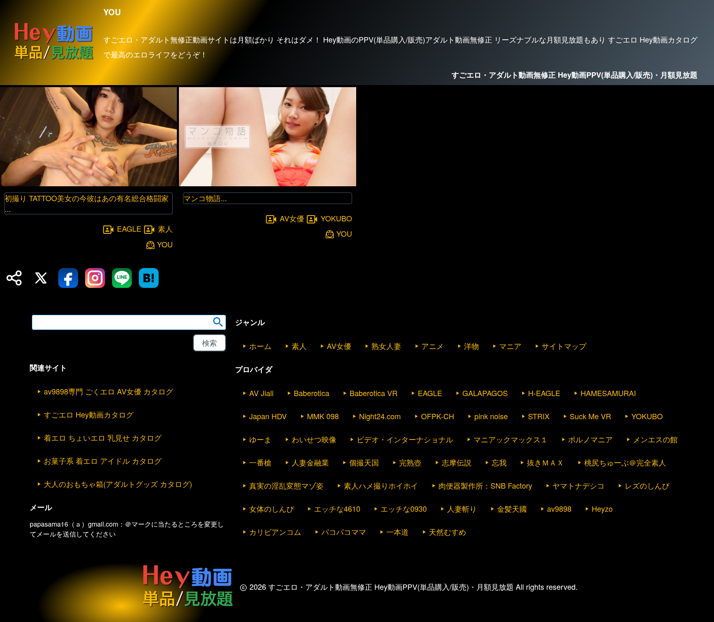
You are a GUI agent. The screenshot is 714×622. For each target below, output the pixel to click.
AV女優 (292, 218)
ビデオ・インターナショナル (405, 439)
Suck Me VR (590, 416)
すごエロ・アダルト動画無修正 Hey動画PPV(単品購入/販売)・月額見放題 (574, 74)
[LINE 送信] (122, 278)
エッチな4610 (337, 508)
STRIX (539, 416)
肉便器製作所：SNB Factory (485, 485)
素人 (165, 228)
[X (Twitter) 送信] (41, 278)
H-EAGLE (544, 392)
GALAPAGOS (485, 392)
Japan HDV (268, 416)
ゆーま (260, 439)
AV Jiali (261, 392)
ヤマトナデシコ (578, 485)
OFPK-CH (437, 416)
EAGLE (129, 228)
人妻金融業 (310, 462)
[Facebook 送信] (68, 278)
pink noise (491, 416)
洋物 (471, 345)
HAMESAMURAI (608, 392)
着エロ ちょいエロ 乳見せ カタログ (103, 437)
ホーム (260, 345)
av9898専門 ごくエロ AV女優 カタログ (108, 391)
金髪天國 (512, 508)
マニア (510, 345)
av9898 (559, 508)
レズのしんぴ (647, 485)
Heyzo (602, 508)
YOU (165, 244)
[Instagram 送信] (95, 278)
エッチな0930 (404, 508)
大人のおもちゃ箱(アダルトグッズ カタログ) (118, 483)
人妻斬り (462, 508)
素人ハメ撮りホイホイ (381, 485)
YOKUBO (336, 218)
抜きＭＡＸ (545, 462)
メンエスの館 (655, 439)
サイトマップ (564, 345)
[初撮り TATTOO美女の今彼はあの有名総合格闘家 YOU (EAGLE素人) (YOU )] (88, 183)
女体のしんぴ (271, 508)
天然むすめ (447, 531)
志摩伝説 (456, 462)
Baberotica (311, 392)
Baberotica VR (373, 392)
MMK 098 (323, 416)
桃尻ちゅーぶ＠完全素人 (625, 462)
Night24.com (380, 416)
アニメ (432, 345)
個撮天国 (364, 462)
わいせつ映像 (314, 439)
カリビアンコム (275, 531)
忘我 (499, 462)
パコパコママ (343, 531)
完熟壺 (410, 462)
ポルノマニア (590, 439)
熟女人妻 (386, 345)
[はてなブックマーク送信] (149, 278)
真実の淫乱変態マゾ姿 (286, 485)
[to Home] (53, 59)
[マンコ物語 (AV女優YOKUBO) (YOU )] (267, 183)
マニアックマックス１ (511, 439)
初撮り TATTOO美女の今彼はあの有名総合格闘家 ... (87, 203)
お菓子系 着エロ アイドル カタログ (103, 460)
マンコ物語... (205, 197)
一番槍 (260, 462)
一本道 (397, 531)
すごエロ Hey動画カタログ (88, 414)
